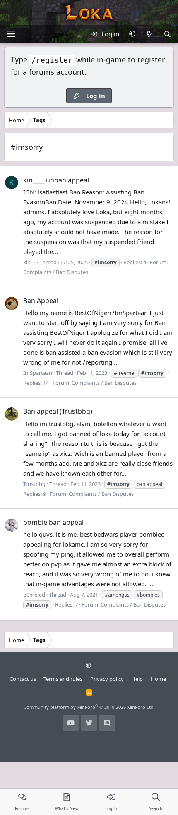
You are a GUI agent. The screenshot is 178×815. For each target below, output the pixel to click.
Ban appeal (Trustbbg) (57, 411)
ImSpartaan (37, 373)
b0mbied (34, 594)
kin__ (29, 262)
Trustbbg (34, 484)
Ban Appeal (40, 300)
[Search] (167, 34)
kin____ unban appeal (56, 180)
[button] (132, 34)
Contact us (23, 678)
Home (158, 678)
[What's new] (149, 34)
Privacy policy (107, 678)
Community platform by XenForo (89, 707)
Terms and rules (62, 678)
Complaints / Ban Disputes (55, 272)
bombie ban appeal (53, 522)
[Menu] (11, 34)
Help (137, 678)
